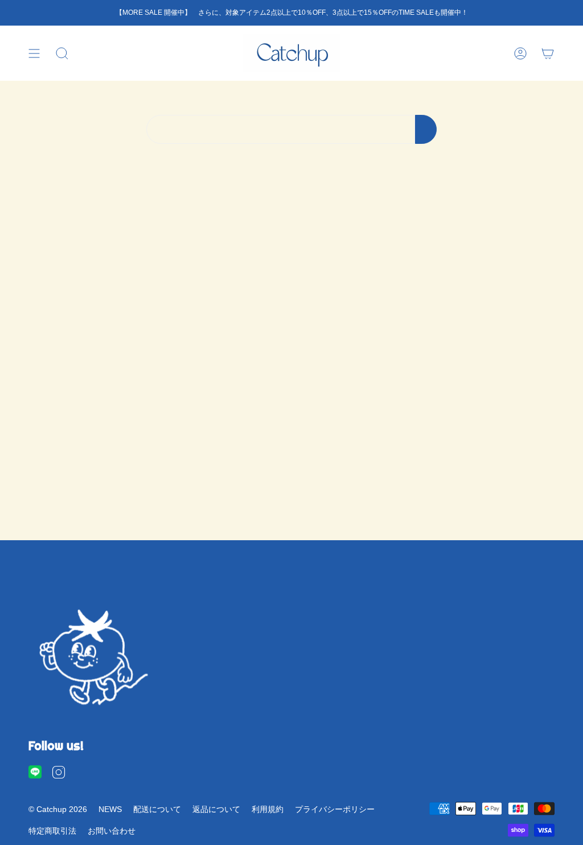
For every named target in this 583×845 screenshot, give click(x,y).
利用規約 (268, 809)
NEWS (110, 809)
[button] (62, 53)
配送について (157, 809)
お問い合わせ (112, 830)
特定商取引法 (52, 830)
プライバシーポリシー (335, 809)
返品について (216, 809)
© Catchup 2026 (57, 809)
